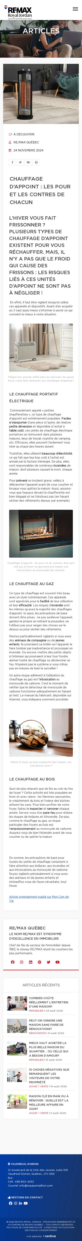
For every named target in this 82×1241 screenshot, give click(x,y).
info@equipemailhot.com (36, 1186)
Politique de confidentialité (24, 1228)
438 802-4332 (24, 1182)
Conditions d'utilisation (59, 1228)
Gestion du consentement (41, 1230)
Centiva (49, 1236)
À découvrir (23, 134)
